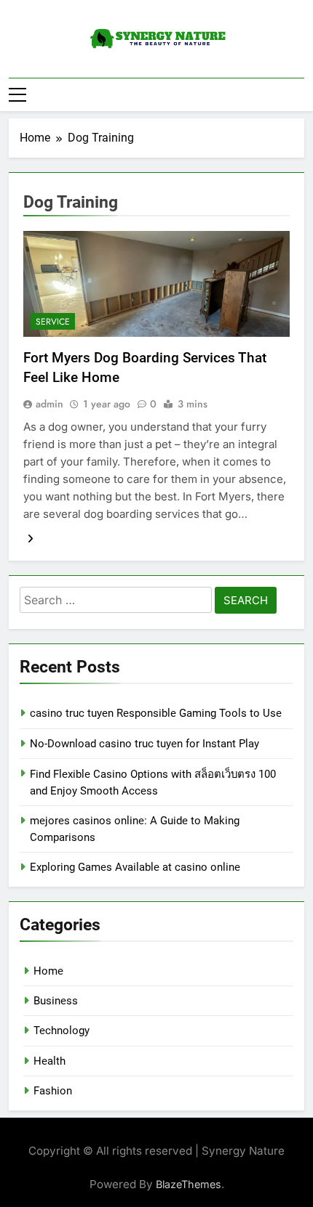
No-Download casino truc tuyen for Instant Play (144, 743)
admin (49, 404)
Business (55, 1000)
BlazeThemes (188, 1184)
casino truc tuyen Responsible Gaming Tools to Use (156, 713)
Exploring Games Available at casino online (135, 867)
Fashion (52, 1090)
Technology (61, 1030)
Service (53, 321)
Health (49, 1061)
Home (48, 971)
